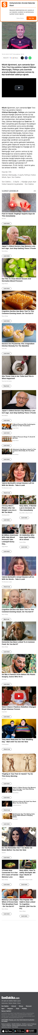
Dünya (21, 1006)
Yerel (17, 1008)
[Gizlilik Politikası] (16, 1024)
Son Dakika (4, 1006)
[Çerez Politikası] (6, 1025)
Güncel (13, 1006)
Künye (19, 1003)
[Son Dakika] (19, 997)
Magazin (10, 1008)
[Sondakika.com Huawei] (31, 1031)
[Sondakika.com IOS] (7, 1031)
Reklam (10, 1003)
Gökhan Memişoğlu (9, 112)
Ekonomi (29, 1006)
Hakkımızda (4, 1003)
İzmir (27, 121)
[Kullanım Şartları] (6, 1024)
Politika (24, 1008)
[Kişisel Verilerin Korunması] (19, 1025)
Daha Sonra (20, 18)
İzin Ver (31, 18)
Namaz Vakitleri (6, 1011)
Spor (29, 108)
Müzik (4, 108)
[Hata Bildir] (15, 1027)
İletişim (15, 1003)
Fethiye (21, 112)
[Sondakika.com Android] (19, 1031)
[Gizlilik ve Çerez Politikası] (29, 1024)
